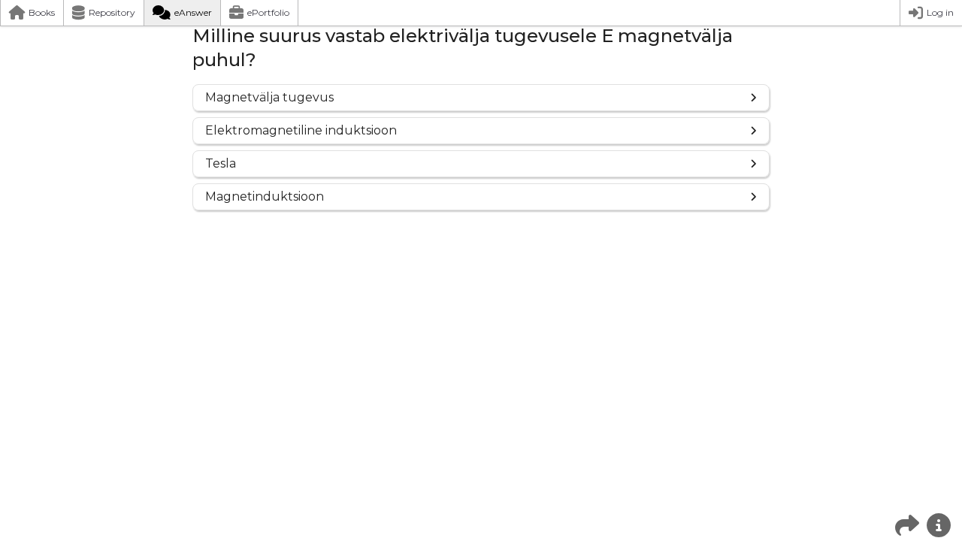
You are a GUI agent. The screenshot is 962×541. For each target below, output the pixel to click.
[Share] (907, 525)
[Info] (939, 525)
